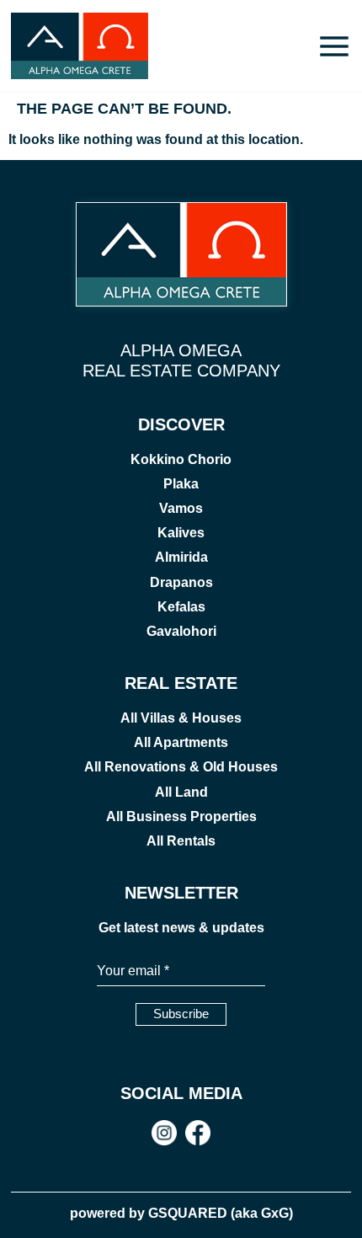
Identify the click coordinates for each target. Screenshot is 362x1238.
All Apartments (181, 742)
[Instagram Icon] (164, 1132)
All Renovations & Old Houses (181, 767)
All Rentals (181, 841)
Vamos (181, 508)
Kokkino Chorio (181, 459)
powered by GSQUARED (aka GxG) (181, 1213)
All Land (181, 792)
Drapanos (181, 582)
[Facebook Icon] (197, 1132)
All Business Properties (181, 816)
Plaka (181, 484)
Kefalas (181, 607)
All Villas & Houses (181, 718)
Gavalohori (181, 631)
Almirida (181, 557)
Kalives (181, 533)
